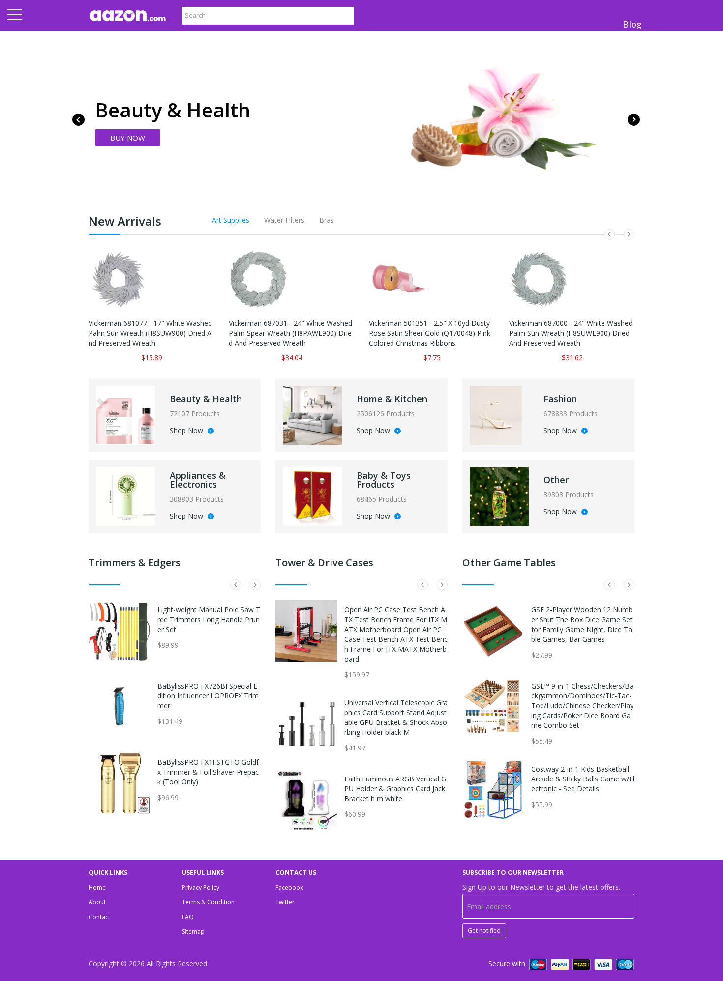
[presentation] (78, 120)
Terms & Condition (208, 902)
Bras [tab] (326, 220)
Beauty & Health (206, 398)
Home (97, 887)
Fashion (560, 398)
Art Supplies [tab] (230, 220)
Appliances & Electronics (198, 479)
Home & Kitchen (392, 398)
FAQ (188, 917)
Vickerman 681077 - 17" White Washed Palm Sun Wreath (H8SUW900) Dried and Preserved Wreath (150, 332)
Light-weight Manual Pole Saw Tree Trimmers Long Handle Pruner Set (208, 619)
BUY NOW (127, 138)
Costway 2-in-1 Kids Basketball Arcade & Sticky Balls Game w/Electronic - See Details (582, 778)
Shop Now (187, 431)
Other (556, 480)
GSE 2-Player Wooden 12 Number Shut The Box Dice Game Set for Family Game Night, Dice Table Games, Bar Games (582, 624)
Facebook (289, 887)
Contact (99, 917)
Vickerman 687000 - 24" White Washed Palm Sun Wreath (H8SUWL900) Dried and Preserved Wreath (571, 332)
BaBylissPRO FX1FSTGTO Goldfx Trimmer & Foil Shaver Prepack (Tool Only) (208, 771)
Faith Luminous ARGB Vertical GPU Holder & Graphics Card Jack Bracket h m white (395, 788)
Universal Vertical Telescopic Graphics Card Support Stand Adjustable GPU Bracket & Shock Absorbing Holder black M (396, 717)
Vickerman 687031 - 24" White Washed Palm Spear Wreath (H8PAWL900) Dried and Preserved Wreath (290, 332)
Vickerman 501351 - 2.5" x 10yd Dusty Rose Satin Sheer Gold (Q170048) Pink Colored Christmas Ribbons (429, 332)
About (97, 902)
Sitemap (193, 931)
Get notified (484, 930)
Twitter (285, 902)
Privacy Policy (200, 887)
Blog (632, 24)
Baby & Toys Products (384, 479)
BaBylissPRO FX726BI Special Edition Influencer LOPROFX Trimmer (208, 695)
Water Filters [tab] (284, 220)
